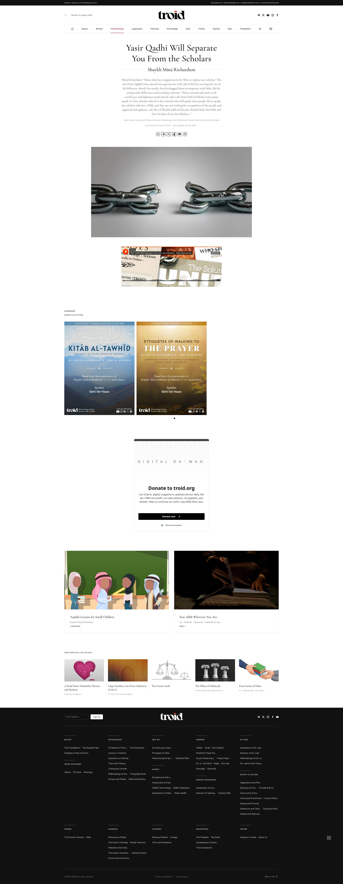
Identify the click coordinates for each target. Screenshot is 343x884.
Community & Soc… (249, 793)
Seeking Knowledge (206, 780)
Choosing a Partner (117, 837)
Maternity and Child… (118, 847)
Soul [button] (188, 28)
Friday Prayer (223, 758)
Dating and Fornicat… (250, 803)
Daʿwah (244, 740)
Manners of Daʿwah (249, 753)
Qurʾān (156, 740)
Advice (67, 772)
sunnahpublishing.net (270, 2)
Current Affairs (270, 798)
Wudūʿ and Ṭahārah (214, 747)
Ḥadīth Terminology (161, 787)
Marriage (113, 829)
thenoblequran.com (89, 2)
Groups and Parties (143, 120)
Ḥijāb (88, 837)
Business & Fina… (248, 787)
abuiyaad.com (216, 2)
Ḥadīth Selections (181, 787)
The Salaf (215, 837)
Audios (132, 120)
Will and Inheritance (161, 842)
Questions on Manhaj (118, 758)
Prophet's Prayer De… (206, 753)
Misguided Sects (138, 773)
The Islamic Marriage (118, 842)
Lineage (173, 837)
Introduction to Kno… (206, 787)
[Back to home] (171, 15)
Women (67, 829)
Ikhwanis (156, 120)
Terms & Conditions (164, 876)
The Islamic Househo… (119, 852)
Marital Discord (139, 852)
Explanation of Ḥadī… (162, 793)
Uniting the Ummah (117, 768)
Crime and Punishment (251, 798)
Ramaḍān (200, 768)
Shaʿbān (225, 763)
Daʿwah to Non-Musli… (251, 763)
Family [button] (201, 28)
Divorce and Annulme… (119, 858)
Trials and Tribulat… (117, 763)
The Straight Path (90, 747)
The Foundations (72, 747)
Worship (200, 740)
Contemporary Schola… (207, 842)
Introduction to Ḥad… (162, 782)
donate (67, 2)
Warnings (88, 772)
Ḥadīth (155, 769)
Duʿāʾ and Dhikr (204, 763)
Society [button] (216, 28)
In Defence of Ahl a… (118, 747)
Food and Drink (270, 808)
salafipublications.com (250, 2)
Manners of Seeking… (206, 793)
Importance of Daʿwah (250, 747)
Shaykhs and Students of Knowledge (203, 120)
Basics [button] (85, 28)
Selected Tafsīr (182, 758)
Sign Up (96, 717)
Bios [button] (230, 28)
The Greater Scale (161, 686)
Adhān (199, 747)
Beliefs (67, 740)
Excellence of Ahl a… (162, 777)
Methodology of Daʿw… (251, 758)
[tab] (168, 418)
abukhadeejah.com (231, 2)
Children (156, 829)
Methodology (166, 120)
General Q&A (224, 793)
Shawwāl (211, 768)
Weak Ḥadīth (180, 793)
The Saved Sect (137, 747)
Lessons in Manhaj (117, 753)
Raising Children (160, 837)
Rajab (216, 763)
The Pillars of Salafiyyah (207, 686)
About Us (262, 837)
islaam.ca (75, 2)
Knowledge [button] (172, 28)
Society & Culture (249, 775)
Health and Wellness (250, 814)
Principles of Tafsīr (161, 753)
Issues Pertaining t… (205, 758)
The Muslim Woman (74, 837)
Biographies (202, 829)
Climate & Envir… (267, 787)
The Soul (77, 772)
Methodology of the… (118, 773)
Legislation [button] (137, 28)
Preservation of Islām (250, 686)
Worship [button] (154, 28)
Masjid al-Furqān (248, 837)
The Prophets (202, 837)
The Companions (204, 847)
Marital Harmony (138, 842)
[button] (65, 15)
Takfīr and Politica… (137, 779)
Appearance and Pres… (250, 782)
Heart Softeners (72, 764)
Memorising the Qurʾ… (163, 758)
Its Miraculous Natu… (162, 747)
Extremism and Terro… (250, 808)
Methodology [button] (117, 28)
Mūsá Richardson (180, 120)
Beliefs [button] (99, 28)
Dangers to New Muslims (76, 753)
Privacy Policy (182, 876)
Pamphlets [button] (245, 28)
